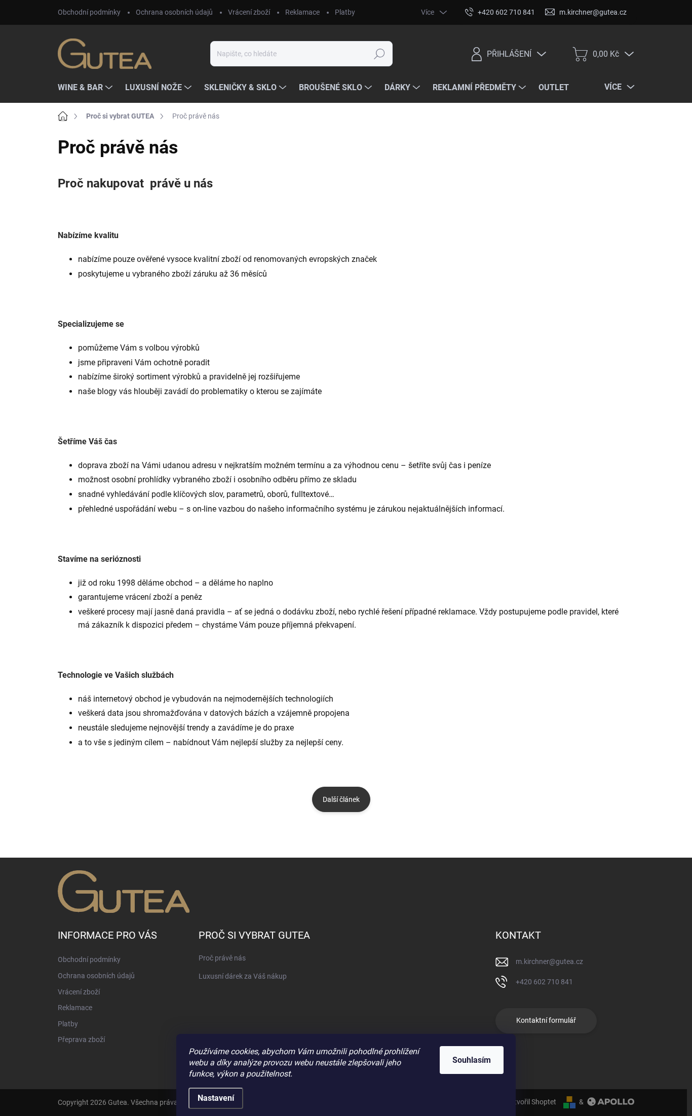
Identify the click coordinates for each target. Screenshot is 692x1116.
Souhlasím (471, 1060)
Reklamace (302, 12)
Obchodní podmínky (89, 12)
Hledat (379, 54)
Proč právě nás (222, 958)
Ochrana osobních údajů (174, 12)
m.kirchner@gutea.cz (549, 961)
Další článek (341, 799)
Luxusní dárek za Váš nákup (243, 976)
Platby (345, 12)
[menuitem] (86, 87)
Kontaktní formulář (546, 1020)
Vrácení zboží (249, 12)
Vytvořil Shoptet (531, 1102)
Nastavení (216, 1098)
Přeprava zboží (81, 1039)
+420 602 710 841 (544, 982)
